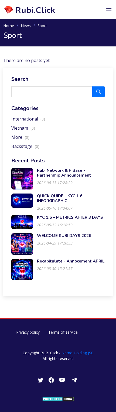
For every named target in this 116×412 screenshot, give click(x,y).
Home (8, 25)
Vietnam (23, 128)
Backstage (25, 146)
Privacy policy (28, 332)
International (28, 119)
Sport (42, 25)
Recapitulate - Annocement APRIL (70, 261)
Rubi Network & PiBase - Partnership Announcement (64, 173)
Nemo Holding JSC (78, 352)
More (20, 137)
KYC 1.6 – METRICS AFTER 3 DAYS (70, 217)
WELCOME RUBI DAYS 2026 (64, 235)
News (26, 25)
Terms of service (63, 332)
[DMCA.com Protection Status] (58, 399)
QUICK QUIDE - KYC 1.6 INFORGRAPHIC (59, 198)
